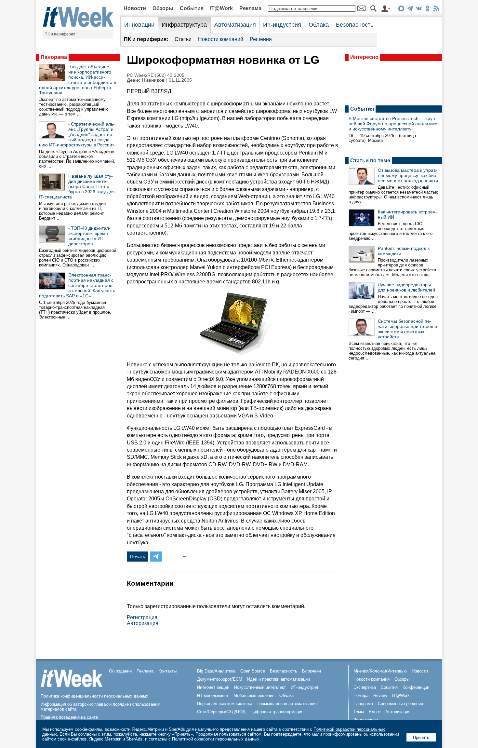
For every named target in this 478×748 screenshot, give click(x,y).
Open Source (252, 671)
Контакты (167, 671)
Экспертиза (364, 687)
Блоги (374, 711)
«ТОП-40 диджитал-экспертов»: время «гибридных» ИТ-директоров (89, 235)
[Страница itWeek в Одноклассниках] (427, 9)
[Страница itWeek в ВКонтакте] (418, 9)
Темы (358, 711)
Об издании (120, 671)
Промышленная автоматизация (287, 703)
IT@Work (221, 8)
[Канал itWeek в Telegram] (409, 9)
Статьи (183, 39)
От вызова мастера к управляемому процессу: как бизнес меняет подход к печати (408, 175)
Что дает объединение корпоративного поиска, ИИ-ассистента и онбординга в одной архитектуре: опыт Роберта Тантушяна (77, 79)
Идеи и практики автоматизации (278, 679)
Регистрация (142, 617)
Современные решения (400, 703)
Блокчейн (311, 671)
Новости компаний (220, 39)
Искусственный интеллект (260, 687)
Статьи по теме (370, 160)
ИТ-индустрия (282, 24)
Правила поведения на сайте (69, 717)
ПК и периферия (60, 34)
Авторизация (142, 623)
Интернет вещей (213, 687)
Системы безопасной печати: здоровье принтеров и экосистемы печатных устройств (407, 329)
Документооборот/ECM (219, 679)
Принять (421, 737)
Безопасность (354, 24)
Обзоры (163, 8)
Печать (137, 556)
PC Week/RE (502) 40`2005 (155, 75)
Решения (261, 39)
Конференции (416, 687)
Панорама (54, 57)
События (192, 8)
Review (380, 695)
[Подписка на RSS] (436, 9)
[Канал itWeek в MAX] (401, 9)
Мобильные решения (253, 695)
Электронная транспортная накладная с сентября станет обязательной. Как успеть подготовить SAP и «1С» (77, 285)
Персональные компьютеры (224, 703)
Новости (135, 8)
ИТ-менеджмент (213, 695)
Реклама (250, 8)
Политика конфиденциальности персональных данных (94, 696)
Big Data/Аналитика (216, 671)
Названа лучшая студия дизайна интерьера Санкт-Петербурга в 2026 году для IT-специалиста (77, 186)
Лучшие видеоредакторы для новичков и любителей (406, 287)
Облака (319, 24)
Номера (360, 695)
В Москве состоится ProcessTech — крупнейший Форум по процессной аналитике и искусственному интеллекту (393, 123)
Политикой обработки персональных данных (215, 739)
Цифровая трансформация (276, 711)
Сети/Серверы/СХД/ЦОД (221, 711)
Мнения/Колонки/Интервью (380, 671)
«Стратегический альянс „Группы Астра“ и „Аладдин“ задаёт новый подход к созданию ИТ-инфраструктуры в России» (77, 134)
